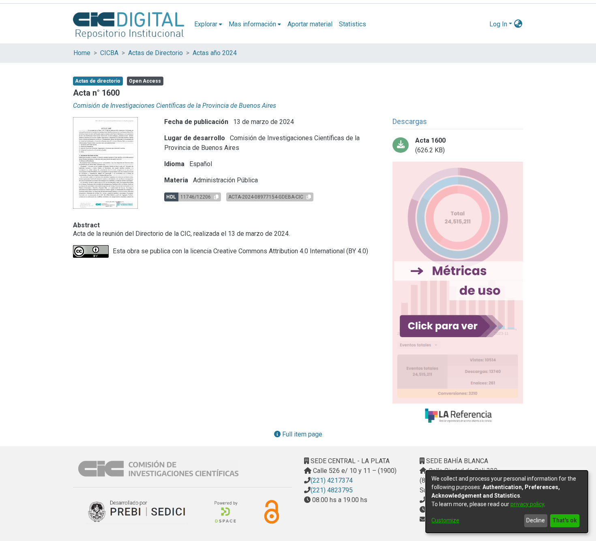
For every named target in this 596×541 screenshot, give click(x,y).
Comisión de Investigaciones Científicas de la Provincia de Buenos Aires (174, 105)
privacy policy (527, 504)
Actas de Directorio (155, 53)
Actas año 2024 (215, 53)
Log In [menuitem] (498, 24)
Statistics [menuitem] (352, 24)
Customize (445, 520)
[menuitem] (208, 24)
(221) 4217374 (332, 480)
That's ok (564, 520)
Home (81, 53)
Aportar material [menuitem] (309, 24)
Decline (535, 520)
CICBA (109, 53)
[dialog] (507, 501)
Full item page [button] (301, 434)
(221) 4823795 (332, 490)
